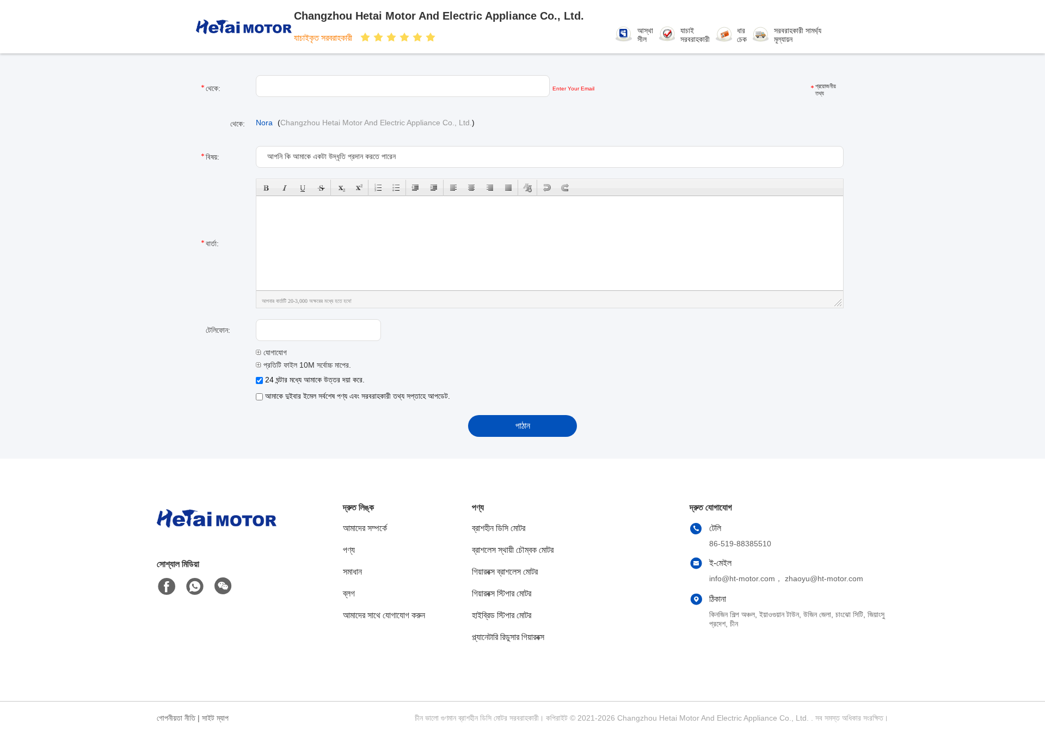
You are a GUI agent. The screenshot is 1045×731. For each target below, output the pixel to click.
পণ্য (349, 550)
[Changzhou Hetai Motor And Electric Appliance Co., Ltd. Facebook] (166, 586)
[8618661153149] (195, 586)
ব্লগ (349, 593)
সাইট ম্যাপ (215, 718)
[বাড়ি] (216, 532)
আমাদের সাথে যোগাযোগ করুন (384, 615)
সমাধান (352, 571)
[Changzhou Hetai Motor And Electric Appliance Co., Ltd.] (244, 27)
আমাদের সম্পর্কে (365, 528)
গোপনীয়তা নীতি (176, 718)
